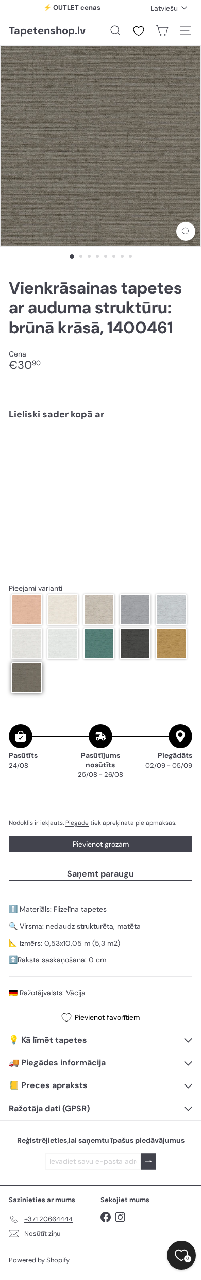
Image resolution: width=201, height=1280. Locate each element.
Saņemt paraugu (100, 873)
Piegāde (77, 823)
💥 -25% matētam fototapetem (72, 8)
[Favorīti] (138, 31)
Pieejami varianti (35, 588)
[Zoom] (185, 231)
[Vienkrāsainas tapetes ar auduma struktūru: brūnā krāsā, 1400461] (100, 459)
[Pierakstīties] (148, 1161)
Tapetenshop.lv (47, 30)
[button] (26, 609)
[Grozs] (162, 30)
